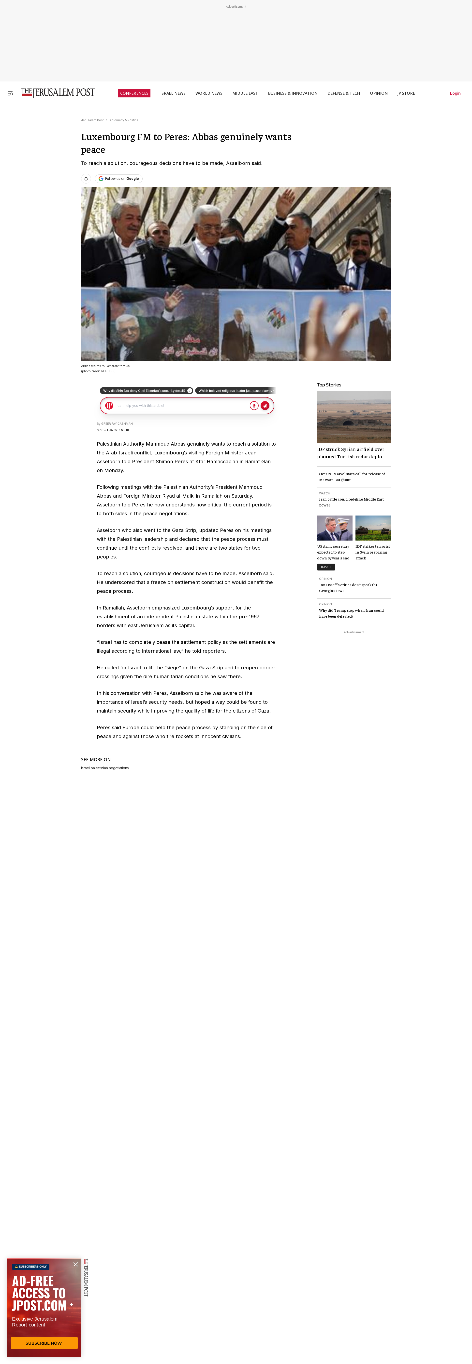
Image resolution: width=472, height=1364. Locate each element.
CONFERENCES (134, 93)
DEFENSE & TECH (343, 93)
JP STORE (406, 93)
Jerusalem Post (92, 120)
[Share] (86, 179)
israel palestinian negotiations (105, 768)
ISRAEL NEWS (173, 93)
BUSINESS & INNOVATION (293, 93)
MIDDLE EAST (245, 93)
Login (455, 93)
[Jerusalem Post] (55, 93)
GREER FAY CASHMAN (117, 423)
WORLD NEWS (208, 93)
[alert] (44, 1307)
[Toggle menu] (10, 93)
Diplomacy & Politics (123, 120)
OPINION (379, 93)
